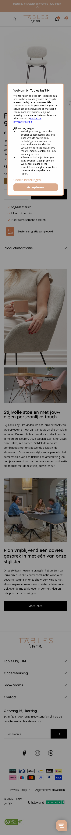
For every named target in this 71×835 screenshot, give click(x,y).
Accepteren (35, 187)
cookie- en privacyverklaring (27, 120)
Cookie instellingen (27, 180)
